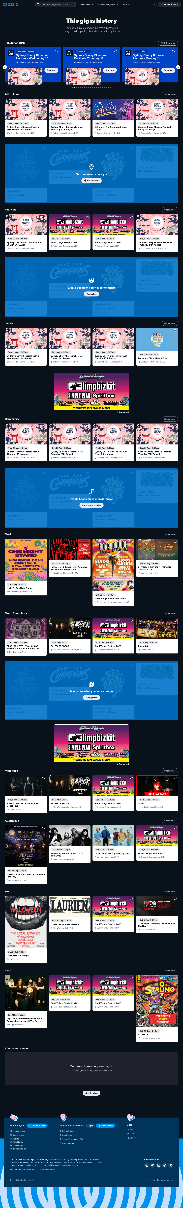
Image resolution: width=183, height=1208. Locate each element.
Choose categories (91, 505)
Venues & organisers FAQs (73, 1139)
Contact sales (107, 1126)
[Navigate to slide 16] (102, 88)
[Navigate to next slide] (178, 67)
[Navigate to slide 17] (104, 88)
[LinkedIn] (158, 1165)
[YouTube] (152, 1165)
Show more (170, 94)
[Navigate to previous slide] (5, 67)
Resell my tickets (20, 1149)
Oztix (125, 4)
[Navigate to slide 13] (96, 88)
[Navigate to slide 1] (73, 88)
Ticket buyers (86, 4)
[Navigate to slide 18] (106, 88)
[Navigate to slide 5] (81, 88)
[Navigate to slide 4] (79, 88)
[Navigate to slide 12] (94, 88)
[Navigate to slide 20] (110, 88)
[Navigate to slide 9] (89, 88)
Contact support (38, 1126)
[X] (170, 1165)
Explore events (19, 1131)
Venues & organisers (107, 4)
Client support (68, 1143)
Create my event (69, 1135)
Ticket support (19, 1145)
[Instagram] (146, 1165)
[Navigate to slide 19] (108, 88)
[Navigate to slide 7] (85, 88)
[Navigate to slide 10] (91, 88)
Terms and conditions (165, 1180)
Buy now (51, 70)
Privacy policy (150, 1180)
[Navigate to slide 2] (75, 88)
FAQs (132, 1134)
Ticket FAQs (18, 1142)
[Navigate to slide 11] (92, 88)
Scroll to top (91, 1093)
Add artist (91, 294)
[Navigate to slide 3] (77, 88)
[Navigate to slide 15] (100, 88)
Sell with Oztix (171, 4)
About (132, 1130)
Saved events (18, 1135)
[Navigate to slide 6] (83, 88)
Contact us (134, 1138)
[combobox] (55, 4)
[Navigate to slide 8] (87, 88)
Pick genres (91, 697)
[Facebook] (164, 1165)
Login (90, 1126)
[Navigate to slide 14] (98, 88)
